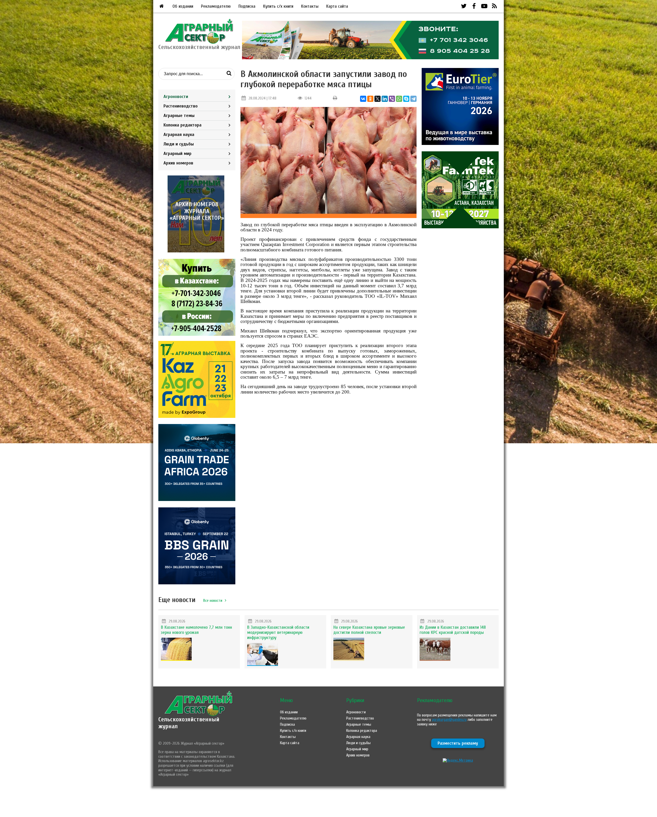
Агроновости (175, 96)
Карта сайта (337, 6)
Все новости (212, 600)
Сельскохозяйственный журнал (188, 723)
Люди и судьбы (178, 144)
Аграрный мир (177, 153)
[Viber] (392, 99)
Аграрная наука (178, 134)
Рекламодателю (216, 6)
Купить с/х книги (278, 6)
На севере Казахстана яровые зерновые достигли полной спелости (369, 630)
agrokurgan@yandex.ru (449, 719)
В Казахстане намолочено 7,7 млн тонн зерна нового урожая (196, 630)
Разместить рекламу (458, 743)
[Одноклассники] (370, 99)
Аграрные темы (179, 115)
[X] (377, 99)
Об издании (182, 6)
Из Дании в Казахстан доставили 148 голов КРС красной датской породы (453, 630)
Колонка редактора (182, 125)
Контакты (309, 6)
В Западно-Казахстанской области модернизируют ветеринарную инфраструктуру (278, 632)
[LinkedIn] (385, 99)
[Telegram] (413, 99)
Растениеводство (180, 106)
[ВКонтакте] (363, 99)
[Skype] (406, 99)
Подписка (246, 6)
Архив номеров (178, 163)
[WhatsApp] (399, 99)
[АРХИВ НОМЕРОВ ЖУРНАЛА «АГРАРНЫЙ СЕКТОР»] (196, 251)
